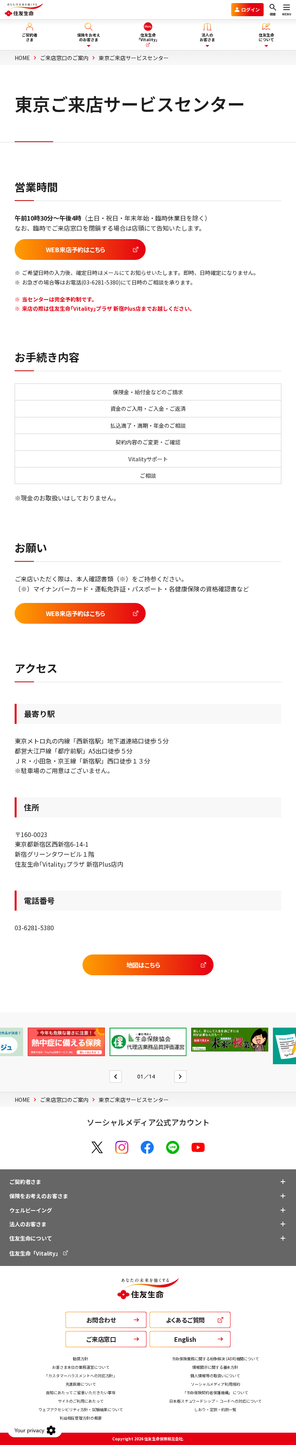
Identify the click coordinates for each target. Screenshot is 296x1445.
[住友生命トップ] (148, 1294)
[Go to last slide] (115, 1076)
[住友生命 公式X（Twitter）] (97, 1147)
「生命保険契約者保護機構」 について (215, 1392)
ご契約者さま (25, 1181)
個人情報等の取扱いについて (215, 1375)
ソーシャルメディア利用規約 (215, 1384)
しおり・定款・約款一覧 (215, 1409)
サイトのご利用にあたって (81, 1401)
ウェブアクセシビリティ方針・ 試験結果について (81, 1409)
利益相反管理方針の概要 (81, 1418)
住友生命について (30, 1238)
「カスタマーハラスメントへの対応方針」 (80, 1375)
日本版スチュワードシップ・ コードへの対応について (215, 1401)
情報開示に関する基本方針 (215, 1367)
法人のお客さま (28, 1224)
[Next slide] (180, 1076)
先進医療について (81, 1384)
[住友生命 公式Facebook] (147, 1147)
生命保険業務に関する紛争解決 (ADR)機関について (215, 1358)
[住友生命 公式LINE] (172, 1147)
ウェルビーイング (30, 1210)
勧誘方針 (80, 1358)
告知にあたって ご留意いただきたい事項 (80, 1392)
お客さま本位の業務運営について (80, 1367)
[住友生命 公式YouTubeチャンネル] (198, 1147)
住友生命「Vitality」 (35, 1253)
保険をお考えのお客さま (38, 1196)
